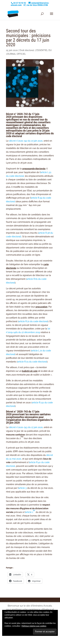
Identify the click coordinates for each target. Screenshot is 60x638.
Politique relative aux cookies (34, 626)
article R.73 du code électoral (32, 361)
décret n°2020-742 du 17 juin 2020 (26, 141)
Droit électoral (27, 50)
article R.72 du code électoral (33, 321)
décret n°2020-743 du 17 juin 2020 (26, 427)
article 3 (22, 488)
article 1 (30, 511)
